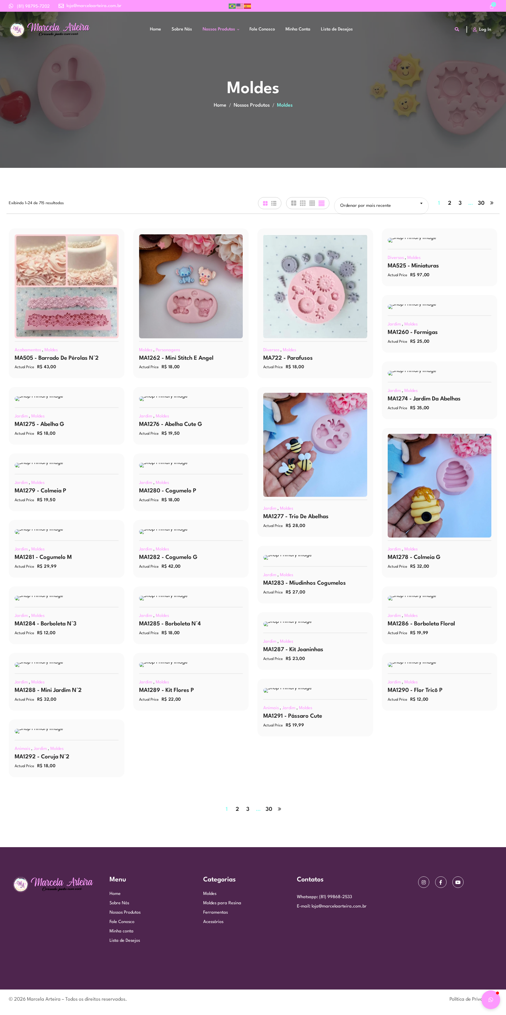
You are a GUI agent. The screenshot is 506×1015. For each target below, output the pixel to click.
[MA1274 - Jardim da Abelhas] (440, 373)
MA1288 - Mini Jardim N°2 (48, 690)
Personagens (168, 350)
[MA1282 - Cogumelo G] (191, 531)
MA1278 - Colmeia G (414, 557)
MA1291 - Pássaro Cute (292, 716)
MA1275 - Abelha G (39, 424)
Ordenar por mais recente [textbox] (365, 206)
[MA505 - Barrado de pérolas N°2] (67, 286)
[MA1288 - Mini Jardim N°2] (67, 664)
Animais (271, 708)
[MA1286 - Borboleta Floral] (440, 598)
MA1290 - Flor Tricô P (415, 690)
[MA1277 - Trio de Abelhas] (315, 445)
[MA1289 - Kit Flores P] (191, 664)
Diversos (271, 350)
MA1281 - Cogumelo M (43, 557)
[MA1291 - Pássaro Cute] (315, 690)
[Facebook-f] (440, 882)
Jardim (394, 324)
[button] (490, 999)
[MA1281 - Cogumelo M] (67, 531)
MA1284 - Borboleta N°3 (45, 624)
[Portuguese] (232, 6)
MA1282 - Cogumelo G (168, 557)
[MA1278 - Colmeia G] (440, 486)
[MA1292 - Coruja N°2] (67, 731)
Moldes (51, 350)
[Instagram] (423, 882)
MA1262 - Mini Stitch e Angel (176, 358)
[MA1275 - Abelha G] (67, 398)
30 (481, 203)
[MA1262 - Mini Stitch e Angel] (191, 286)
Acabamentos (28, 350)
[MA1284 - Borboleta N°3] (67, 598)
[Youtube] (458, 882)
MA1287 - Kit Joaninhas (293, 650)
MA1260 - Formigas (413, 332)
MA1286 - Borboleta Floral (421, 624)
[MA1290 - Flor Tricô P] (440, 664)
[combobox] (381, 205)
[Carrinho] (491, 7)
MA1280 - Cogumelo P (167, 491)
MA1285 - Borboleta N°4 (170, 624)
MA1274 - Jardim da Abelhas (424, 399)
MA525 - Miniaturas (413, 266)
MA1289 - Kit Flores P (166, 690)
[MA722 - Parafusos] (315, 286)
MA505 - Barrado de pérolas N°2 (57, 358)
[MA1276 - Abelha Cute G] (191, 398)
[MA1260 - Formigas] (440, 306)
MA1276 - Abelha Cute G (170, 424)
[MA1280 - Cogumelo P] (191, 465)
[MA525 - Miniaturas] (440, 240)
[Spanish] (248, 6)
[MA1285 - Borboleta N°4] (191, 598)
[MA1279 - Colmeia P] (67, 465)
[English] (240, 6)
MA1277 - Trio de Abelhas (296, 517)
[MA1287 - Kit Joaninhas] (315, 624)
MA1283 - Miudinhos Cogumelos (304, 583)
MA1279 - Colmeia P (40, 491)
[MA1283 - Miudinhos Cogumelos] (315, 557)
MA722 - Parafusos (288, 358)
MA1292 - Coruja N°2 (42, 757)
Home (220, 105)
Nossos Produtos (252, 105)
